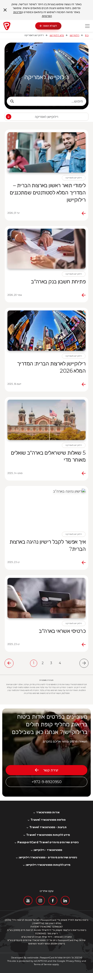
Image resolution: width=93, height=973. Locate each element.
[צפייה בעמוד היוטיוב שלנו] (28, 900)
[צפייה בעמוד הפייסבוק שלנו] (52, 900)
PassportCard (47, 957)
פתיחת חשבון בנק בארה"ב (58, 281)
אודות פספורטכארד (48, 812)
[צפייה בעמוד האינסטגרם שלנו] (40, 900)
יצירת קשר (50, 770)
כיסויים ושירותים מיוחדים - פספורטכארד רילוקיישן (48, 857)
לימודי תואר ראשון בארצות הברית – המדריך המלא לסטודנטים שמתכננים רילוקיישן (48, 192)
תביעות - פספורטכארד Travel (48, 827)
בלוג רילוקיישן (57, 35)
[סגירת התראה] (5, 10)
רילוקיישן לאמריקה (46, 77)
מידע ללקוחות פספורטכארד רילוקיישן (48, 864)
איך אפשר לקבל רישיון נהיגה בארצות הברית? (47, 545)
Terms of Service (43, 964)
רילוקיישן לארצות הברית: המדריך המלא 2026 (51, 367)
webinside (33, 957)
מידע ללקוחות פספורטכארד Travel (48, 834)
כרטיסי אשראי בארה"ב (62, 631)
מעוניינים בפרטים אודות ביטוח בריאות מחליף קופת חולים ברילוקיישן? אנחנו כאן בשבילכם (49, 724)
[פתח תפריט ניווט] (87, 25)
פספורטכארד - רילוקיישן (48, 850)
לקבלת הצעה (50, 25)
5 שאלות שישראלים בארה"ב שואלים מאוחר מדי (48, 456)
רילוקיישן (74, 35)
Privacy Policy (73, 960)
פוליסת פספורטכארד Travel (47, 819)
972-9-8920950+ (47, 782)
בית (86, 35)
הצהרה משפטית (46, 680)
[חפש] (12, 101)
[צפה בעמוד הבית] (19, 26)
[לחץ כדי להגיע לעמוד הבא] (9, 663)
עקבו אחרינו (46, 891)
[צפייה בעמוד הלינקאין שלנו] (65, 900)
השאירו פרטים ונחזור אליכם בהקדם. (64, 741)
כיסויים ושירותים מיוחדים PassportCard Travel (48, 842)
